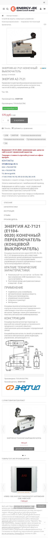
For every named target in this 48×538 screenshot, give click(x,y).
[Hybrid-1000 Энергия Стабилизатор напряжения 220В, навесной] (24, 479)
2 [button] (25, 455)
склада (21, 180)
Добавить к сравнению (23, 128)
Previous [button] (3, 429)
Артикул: (5, 75)
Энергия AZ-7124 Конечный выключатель (24, 438)
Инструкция (9, 211)
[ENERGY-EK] (24, 9)
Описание (8, 202)
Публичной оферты (28, 527)
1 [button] (22, 455)
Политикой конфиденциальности (27, 529)
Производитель (10, 219)
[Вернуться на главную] (2, 15)
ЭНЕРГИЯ (14, 135)
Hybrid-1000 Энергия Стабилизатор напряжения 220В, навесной (24, 497)
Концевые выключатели (14, 139)
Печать (7, 128)
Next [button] (45, 429)
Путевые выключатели (36, 139)
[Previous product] (44, 24)
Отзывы (7, 215)
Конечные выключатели (31, 135)
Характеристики (11, 207)
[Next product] (45, 24)
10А (6, 143)
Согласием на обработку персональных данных (21, 531)
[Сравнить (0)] (44, 3)
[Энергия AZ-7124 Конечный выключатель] (24, 421)
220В (6, 135)
